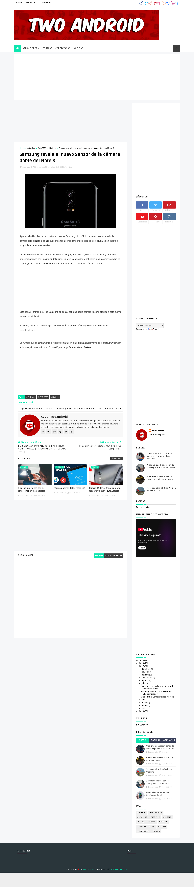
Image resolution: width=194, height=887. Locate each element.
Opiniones (169, 740)
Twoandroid (158, 430)
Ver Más (117, 458)
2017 (141, 666)
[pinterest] (155, 3)
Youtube (47, 48)
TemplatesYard (89, 869)
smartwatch (143, 831)
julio (144, 683)
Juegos (140, 822)
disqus (108, 555)
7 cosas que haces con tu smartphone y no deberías (31, 489)
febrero (145, 705)
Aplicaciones (30, 48)
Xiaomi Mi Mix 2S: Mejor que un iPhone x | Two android (159, 456)
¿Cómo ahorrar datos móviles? (69, 488)
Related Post (25, 458)
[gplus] (150, 3)
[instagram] (173, 3)
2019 (141, 660)
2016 (141, 711)
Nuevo (142, 740)
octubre (145, 674)
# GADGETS (43, 397)
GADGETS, (60, 167)
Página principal (143, 507)
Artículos (31, 148)
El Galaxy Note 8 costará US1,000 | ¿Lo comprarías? (157, 692)
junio (144, 699)
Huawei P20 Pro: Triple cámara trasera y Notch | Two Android (104, 489)
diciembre (146, 669)
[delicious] (177, 3)
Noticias (78, 48)
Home (19, 2)
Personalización (145, 826)
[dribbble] (159, 3)
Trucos (156, 831)
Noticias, (68, 167)
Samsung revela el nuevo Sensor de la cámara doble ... (157, 687)
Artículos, (51, 167)
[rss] (164, 3)
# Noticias (55, 397)
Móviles (94, 467)
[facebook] (141, 3)
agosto (145, 680)
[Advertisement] (97, 77)
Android (24, 467)
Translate (157, 329)
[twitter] (146, 3)
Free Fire (155, 817)
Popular (156, 740)
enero (145, 708)
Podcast (162, 826)
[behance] (168, 3)
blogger (99, 555)
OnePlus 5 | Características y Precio (157, 696)
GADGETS (42, 148)
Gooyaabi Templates (119, 869)
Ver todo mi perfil (157, 434)
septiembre (147, 677)
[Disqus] (70, 597)
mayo (144, 702)
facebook (117, 555)
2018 (141, 663)
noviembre (147, 671)
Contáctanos (45, 2)
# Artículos (30, 397)
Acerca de (30, 2)
